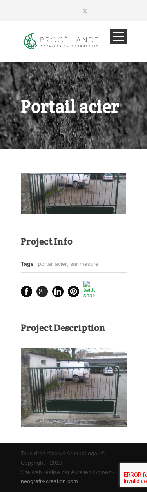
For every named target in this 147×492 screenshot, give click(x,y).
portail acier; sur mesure (68, 264)
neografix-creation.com (49, 481)
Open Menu (118, 36)
